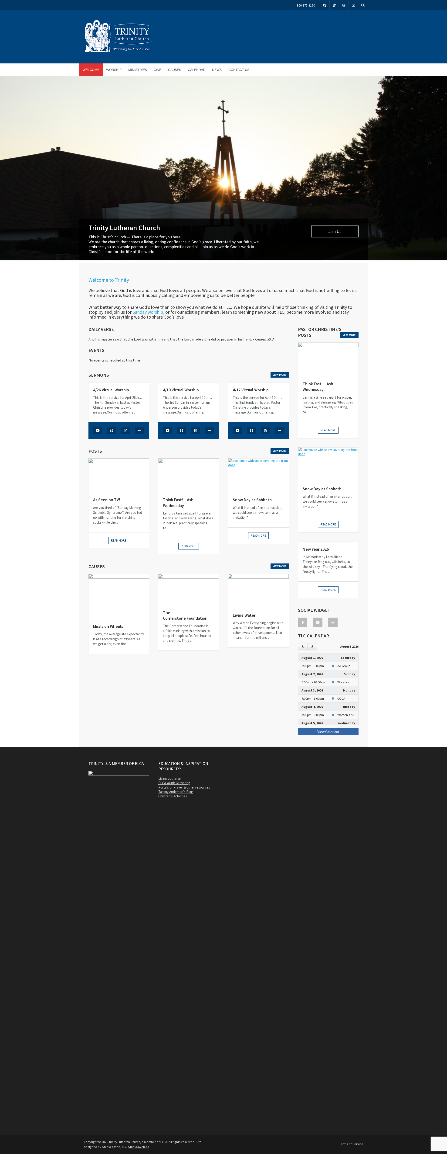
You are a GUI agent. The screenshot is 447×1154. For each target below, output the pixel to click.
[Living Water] (258, 591)
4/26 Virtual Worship (111, 390)
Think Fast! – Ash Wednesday (178, 502)
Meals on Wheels (108, 626)
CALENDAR (196, 70)
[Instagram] (344, 5)
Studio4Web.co (138, 1147)
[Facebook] (324, 5)
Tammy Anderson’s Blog (175, 791)
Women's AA (346, 715)
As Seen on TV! (106, 499)
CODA (341, 698)
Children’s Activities (172, 796)
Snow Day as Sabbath (252, 499)
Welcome (91, 70)
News (217, 70)
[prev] (303, 646)
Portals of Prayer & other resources (184, 787)
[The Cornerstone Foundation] (188, 589)
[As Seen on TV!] (118, 475)
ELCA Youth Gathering (174, 783)
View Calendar (328, 731)
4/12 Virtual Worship (251, 390)
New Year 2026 (316, 549)
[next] (312, 646)
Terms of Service (351, 1144)
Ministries (137, 70)
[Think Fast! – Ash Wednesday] (188, 475)
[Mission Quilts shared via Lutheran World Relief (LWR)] (223, 169)
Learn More (335, 247)
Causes (174, 70)
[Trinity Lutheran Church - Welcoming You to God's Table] (119, 52)
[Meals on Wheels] (118, 596)
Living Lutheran (169, 778)
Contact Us (238, 70)
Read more (118, 540)
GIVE (157, 70)
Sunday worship (147, 312)
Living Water (244, 615)
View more (279, 374)
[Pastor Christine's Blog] (334, 5)
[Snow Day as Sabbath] (258, 475)
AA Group (343, 666)
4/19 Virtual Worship (181, 390)
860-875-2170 (306, 5)
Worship (114, 70)
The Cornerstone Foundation (185, 615)
